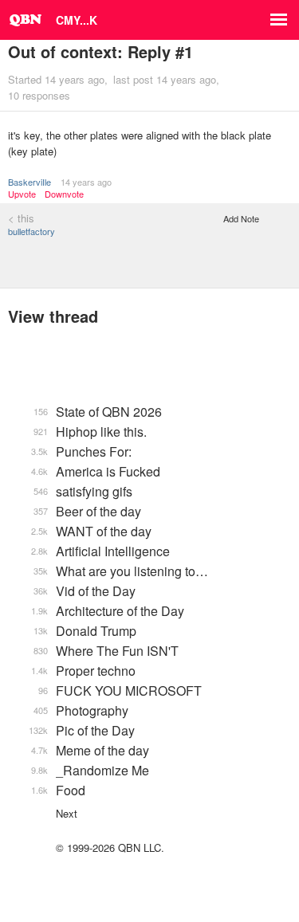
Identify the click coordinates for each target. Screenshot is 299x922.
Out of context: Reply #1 (100, 51)
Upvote (22, 194)
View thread (53, 316)
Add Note (241, 218)
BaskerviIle (29, 181)
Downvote (64, 194)
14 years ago (86, 181)
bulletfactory (31, 231)
